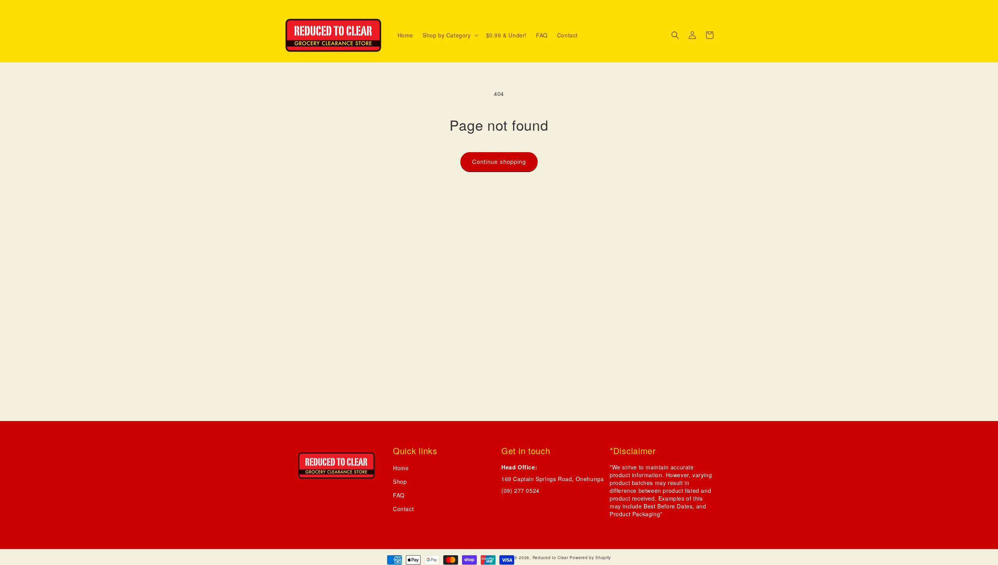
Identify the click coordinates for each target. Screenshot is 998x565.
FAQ (399, 495)
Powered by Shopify (590, 557)
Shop (400, 481)
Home (401, 468)
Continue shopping (499, 161)
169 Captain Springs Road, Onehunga (552, 479)
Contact (403, 509)
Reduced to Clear (550, 557)
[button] (449, 35)
